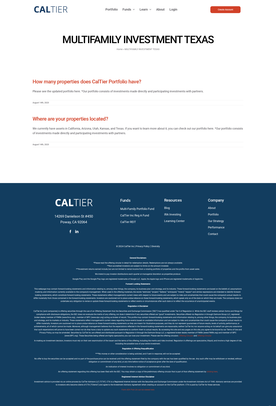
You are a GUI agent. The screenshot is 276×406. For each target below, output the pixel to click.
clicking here (212, 372)
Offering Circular (186, 336)
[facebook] (70, 231)
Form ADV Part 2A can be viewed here (138, 390)
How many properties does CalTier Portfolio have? (87, 82)
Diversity (155, 246)
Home (120, 49)
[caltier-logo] (51, 4)
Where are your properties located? (70, 119)
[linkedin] (76, 231)
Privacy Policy (143, 246)
